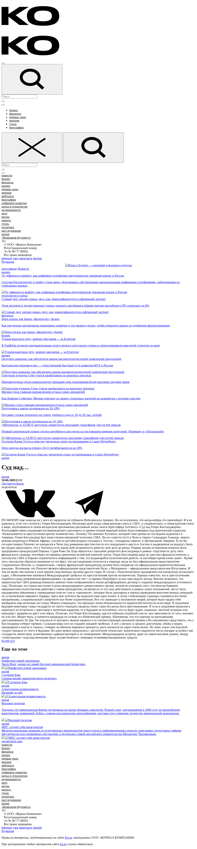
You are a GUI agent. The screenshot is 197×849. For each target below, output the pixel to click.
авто (4, 213)
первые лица (17, 117)
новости (7, 175)
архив (5, 234)
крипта (6, 220)
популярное (9, 268)
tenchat (37, 258)
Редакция (8, 261)
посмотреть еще (12, 741)
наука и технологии (15, 206)
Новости (23, 268)
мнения (14, 120)
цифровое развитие (14, 203)
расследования (11, 230)
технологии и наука (15, 295)
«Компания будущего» (16, 237)
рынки (6, 185)
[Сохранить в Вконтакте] (31, 516)
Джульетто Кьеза (13, 483)
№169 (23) (8, 641)
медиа (5, 217)
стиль (13, 124)
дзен (15, 258)
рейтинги (8, 196)
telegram (7, 258)
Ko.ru (68, 837)
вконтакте (25, 258)
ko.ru (63, 844)
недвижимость (11, 210)
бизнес (13, 110)
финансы (15, 113)
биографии (16, 127)
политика (8, 227)
